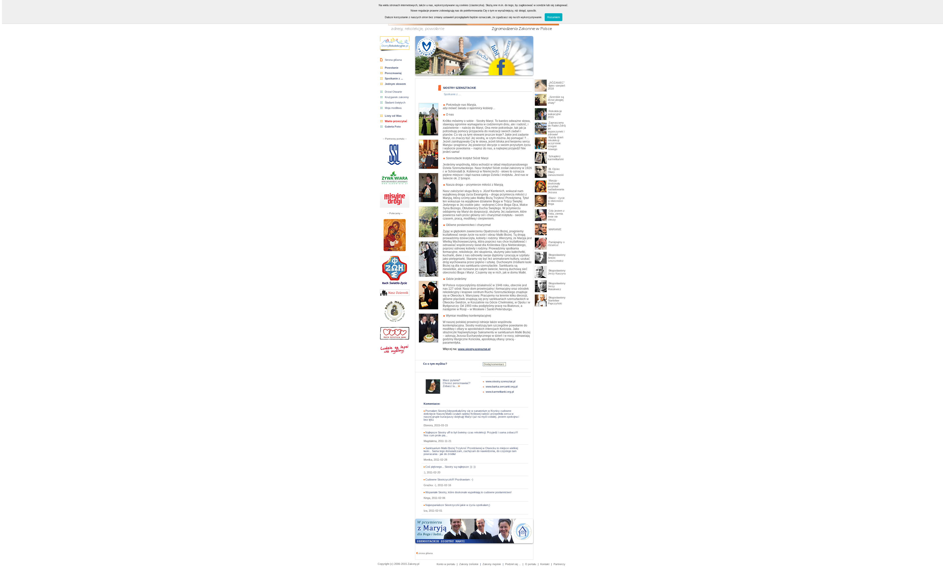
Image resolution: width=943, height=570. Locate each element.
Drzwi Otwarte (393, 91)
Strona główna (393, 59)
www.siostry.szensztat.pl (500, 381)
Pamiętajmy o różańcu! (556, 243)
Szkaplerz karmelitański (556, 158)
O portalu (530, 564)
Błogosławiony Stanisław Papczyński (557, 300)
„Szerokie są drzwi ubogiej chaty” (556, 99)
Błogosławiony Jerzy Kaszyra (557, 272)
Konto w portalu (446, 564)
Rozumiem (553, 17)
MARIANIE (554, 229)
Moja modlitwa (393, 107)
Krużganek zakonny (397, 97)
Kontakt (544, 564)
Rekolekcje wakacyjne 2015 (555, 114)
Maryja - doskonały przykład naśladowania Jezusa (556, 186)
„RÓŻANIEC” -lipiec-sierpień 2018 (556, 85)
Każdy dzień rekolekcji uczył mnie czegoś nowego (555, 143)
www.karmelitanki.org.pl (500, 391)
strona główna (425, 553)
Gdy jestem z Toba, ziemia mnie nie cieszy (556, 215)
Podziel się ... (513, 564)
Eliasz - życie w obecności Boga (556, 200)
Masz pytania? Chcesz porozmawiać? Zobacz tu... (456, 383)
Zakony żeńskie (468, 564)
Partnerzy (559, 564)
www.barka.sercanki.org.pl (501, 386)
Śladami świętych (395, 102)
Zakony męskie (492, 564)
